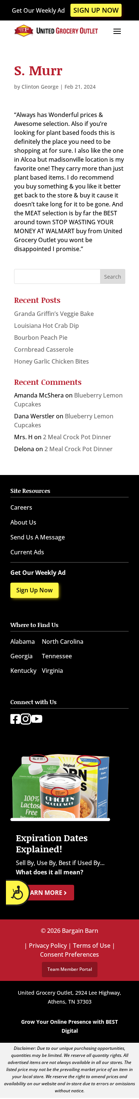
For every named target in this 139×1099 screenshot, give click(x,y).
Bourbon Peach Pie (40, 337)
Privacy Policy (48, 945)
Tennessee (57, 656)
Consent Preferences (69, 954)
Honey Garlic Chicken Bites (51, 361)
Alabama (22, 641)
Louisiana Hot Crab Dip (46, 326)
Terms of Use (91, 945)
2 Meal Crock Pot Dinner (77, 437)
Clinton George (40, 86)
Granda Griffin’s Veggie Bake (54, 314)
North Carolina (62, 641)
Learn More (43, 893)
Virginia (52, 670)
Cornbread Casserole (43, 349)
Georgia (21, 656)
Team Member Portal (69, 969)
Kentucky (23, 670)
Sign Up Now (96, 10)
